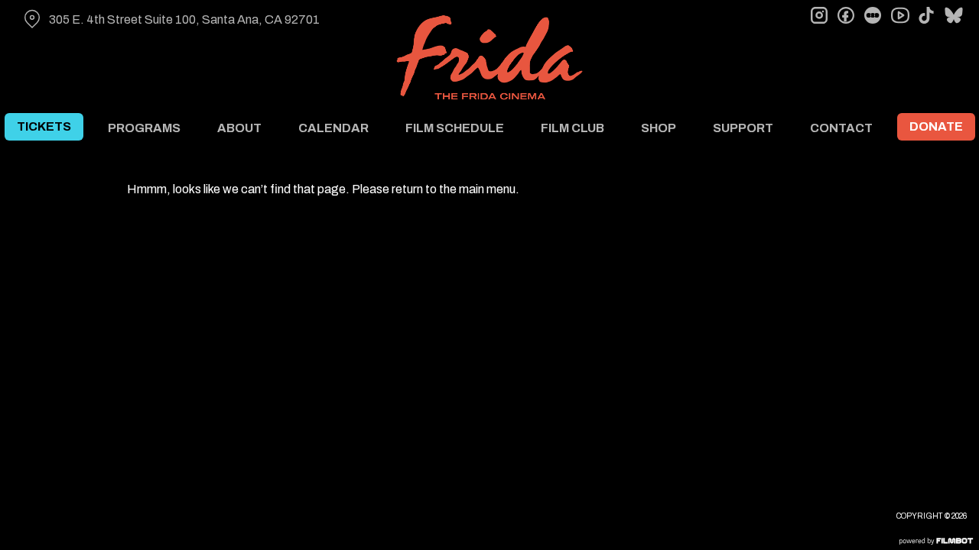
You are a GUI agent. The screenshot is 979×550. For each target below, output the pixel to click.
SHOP (658, 127)
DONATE (936, 126)
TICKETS (44, 126)
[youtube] (899, 15)
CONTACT (841, 127)
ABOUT (239, 127)
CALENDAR (333, 127)
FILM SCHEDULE (454, 127)
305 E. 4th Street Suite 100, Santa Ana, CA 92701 (184, 19)
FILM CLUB (572, 127)
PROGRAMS (144, 127)
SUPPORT (743, 127)
